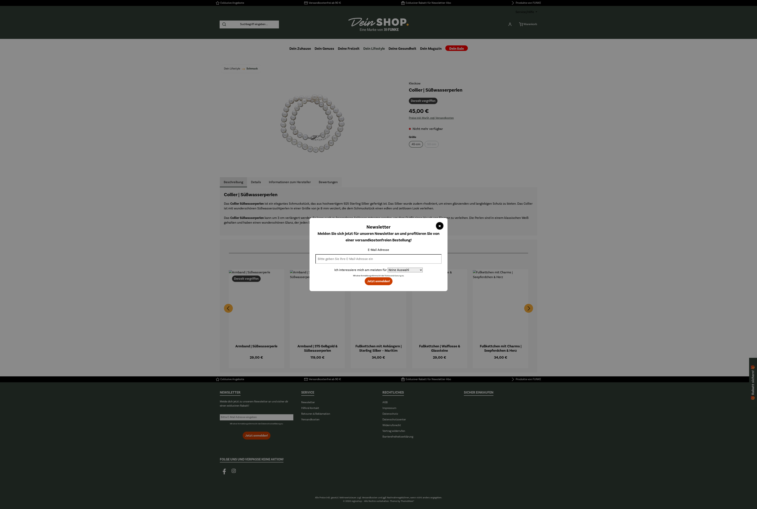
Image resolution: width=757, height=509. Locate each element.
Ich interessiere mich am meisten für (360, 270)
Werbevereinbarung (392, 276)
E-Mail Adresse (378, 250)
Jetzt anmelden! (378, 281)
